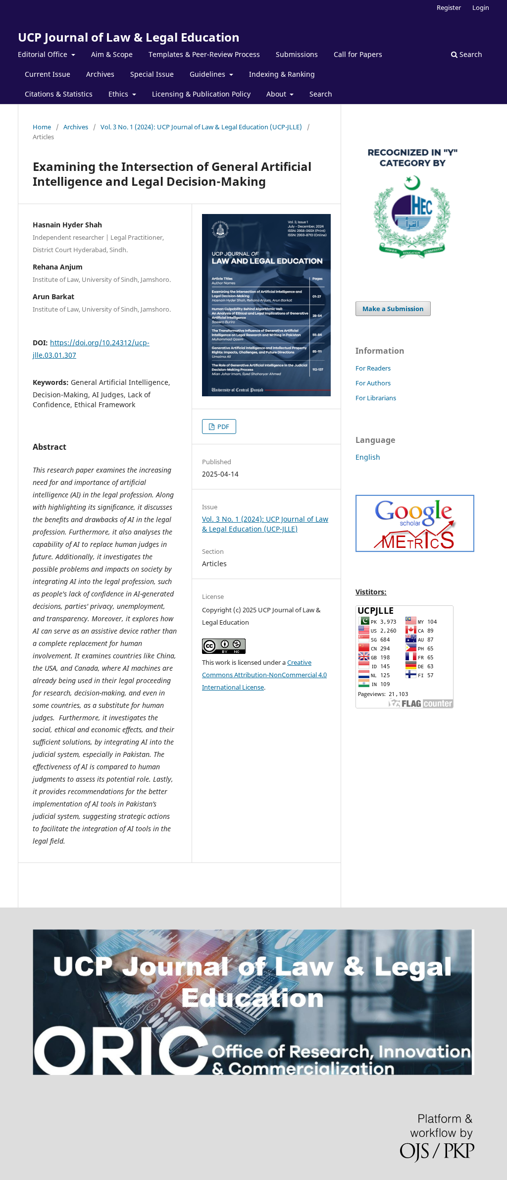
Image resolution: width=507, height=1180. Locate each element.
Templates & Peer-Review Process (204, 54)
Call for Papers (358, 54)
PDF (222, 426)
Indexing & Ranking (282, 74)
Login (480, 7)
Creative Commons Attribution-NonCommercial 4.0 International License (264, 675)
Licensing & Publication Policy (201, 94)
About (277, 94)
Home (42, 126)
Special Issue (152, 74)
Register (449, 7)
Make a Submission (393, 308)
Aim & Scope (112, 54)
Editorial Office (43, 54)
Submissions (297, 54)
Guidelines (208, 74)
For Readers (373, 368)
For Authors (373, 382)
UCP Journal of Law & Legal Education (129, 37)
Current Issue (47, 74)
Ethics (119, 94)
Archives (100, 74)
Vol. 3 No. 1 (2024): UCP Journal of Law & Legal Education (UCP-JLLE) (201, 126)
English (367, 457)
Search (320, 94)
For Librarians (375, 397)
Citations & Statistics (59, 94)
